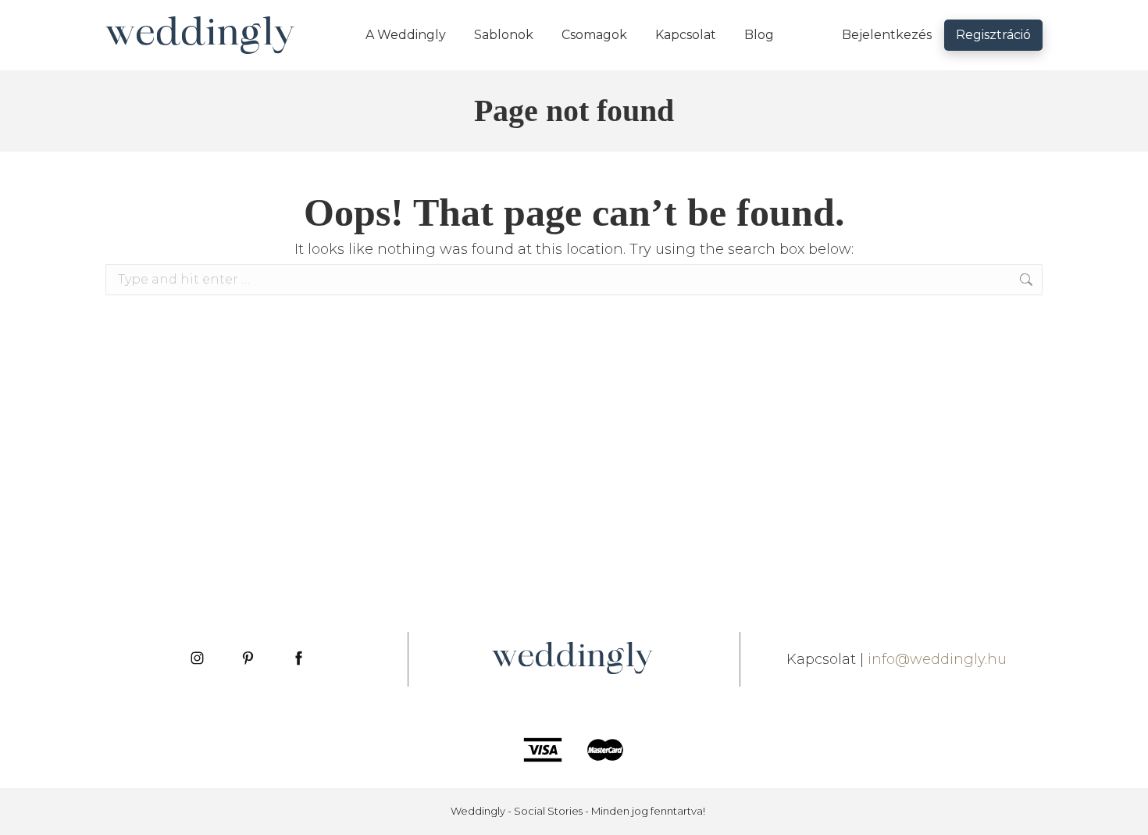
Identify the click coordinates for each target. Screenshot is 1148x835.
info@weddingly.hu (937, 659)
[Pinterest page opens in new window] (248, 659)
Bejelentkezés (887, 34)
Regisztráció (993, 34)
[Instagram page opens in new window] (197, 659)
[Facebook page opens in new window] (298, 659)
